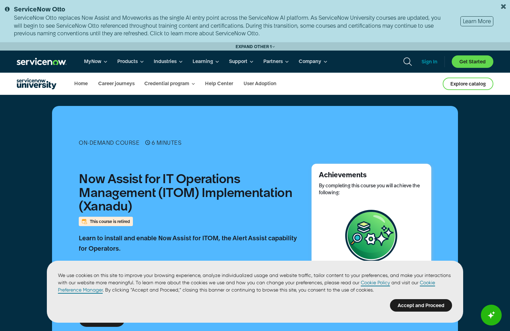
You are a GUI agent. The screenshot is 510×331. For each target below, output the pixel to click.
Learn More (477, 21)
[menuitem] (95, 61)
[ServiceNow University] (37, 83)
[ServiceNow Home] (42, 61)
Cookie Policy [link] (375, 282)
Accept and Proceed (421, 305)
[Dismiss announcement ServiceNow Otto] (503, 6)
